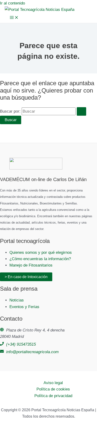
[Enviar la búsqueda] (81, 111)
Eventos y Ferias (24, 307)
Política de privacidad (53, 396)
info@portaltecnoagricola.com (32, 352)
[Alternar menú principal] (14, 18)
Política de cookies (53, 389)
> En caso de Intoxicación (26, 277)
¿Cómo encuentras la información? (40, 259)
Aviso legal (53, 383)
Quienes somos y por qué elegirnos (40, 252)
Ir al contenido (12, 3)
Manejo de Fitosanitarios (31, 265)
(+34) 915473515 (21, 344)
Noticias (16, 300)
